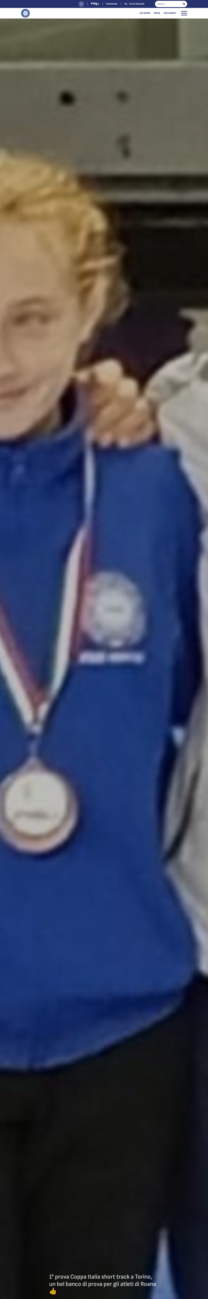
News (157, 13)
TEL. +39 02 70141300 (134, 4)
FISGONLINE (111, 4)
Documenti (170, 13)
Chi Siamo (144, 13)
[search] (184, 4)
